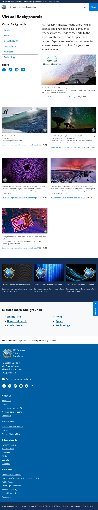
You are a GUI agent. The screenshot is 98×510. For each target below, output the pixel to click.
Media (4, 456)
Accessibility (75, 506)
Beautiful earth (17, 321)
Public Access (8, 482)
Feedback (95, 311)
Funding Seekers (9, 445)
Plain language (88, 506)
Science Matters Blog (11, 434)
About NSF (6, 400)
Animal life (14, 316)
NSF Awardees (8, 448)
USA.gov (66, 506)
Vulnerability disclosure (10, 506)
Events (5, 430)
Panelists (6, 463)
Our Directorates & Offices (13, 408)
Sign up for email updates (18, 379)
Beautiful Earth (11, 40)
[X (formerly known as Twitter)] (10, 386)
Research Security (9, 489)
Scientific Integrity (9, 493)
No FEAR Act (55, 506)
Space (7, 30)
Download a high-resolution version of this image (58, 97)
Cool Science (10, 46)
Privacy (39, 506)
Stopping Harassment (11, 486)
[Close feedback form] (95, 303)
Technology (9, 57)
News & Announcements (12, 426)
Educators (6, 460)
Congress (6, 452)
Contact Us (6, 415)
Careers (5, 404)
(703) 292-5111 (9, 372)
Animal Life (9, 51)
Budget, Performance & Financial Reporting (20, 478)
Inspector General (27, 506)
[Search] (85, 7)
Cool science (15, 325)
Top (93, 331)
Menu (93, 7)
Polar (6, 35)
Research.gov (7, 497)
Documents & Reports (11, 474)
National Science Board (12, 412)
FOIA (46, 506)
